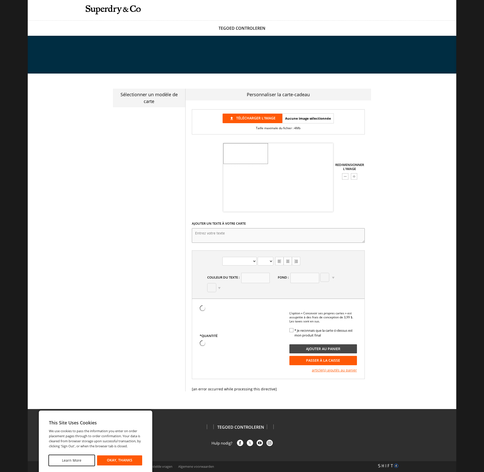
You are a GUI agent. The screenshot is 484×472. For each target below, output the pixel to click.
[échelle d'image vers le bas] (345, 176)
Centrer (288, 261)
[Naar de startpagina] (113, 9)
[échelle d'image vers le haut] (354, 176)
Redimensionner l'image (349, 167)
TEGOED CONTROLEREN (242, 28)
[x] (250, 443)
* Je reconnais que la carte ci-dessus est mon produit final (323, 333)
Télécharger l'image (252, 118)
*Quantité (209, 336)
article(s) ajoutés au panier (334, 370)
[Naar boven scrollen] (474, 396)
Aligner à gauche (279, 261)
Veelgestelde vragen (157, 466)
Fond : (283, 277)
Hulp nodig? (221, 443)
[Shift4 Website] (388, 466)
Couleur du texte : (223, 277)
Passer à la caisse (323, 360)
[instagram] (269, 443)
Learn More (71, 460)
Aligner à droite (296, 261)
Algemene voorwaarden (196, 466)
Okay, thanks (119, 460)
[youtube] (260, 443)
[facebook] (240, 443)
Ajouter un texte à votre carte (219, 224)
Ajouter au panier (323, 348)
